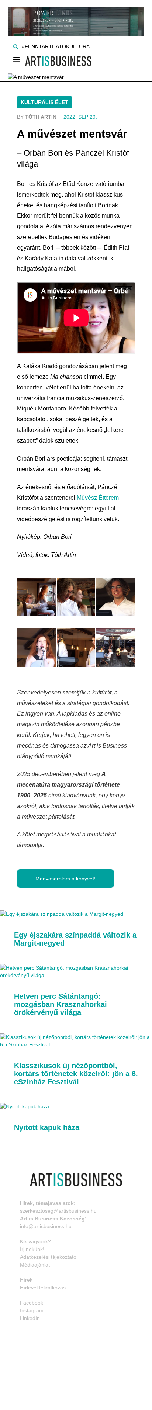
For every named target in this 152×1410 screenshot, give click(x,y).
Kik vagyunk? (35, 1241)
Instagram (32, 1310)
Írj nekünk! (32, 1249)
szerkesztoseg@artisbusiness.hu (58, 1211)
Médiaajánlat (35, 1265)
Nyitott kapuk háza (46, 1127)
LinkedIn (30, 1318)
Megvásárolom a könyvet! (65, 878)
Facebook (31, 1303)
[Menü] (16, 61)
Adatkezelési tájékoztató (48, 1257)
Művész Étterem (98, 498)
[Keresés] (15, 46)
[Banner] (76, 18)
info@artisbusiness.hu (46, 1226)
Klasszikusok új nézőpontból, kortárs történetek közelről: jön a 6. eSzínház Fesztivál (76, 1073)
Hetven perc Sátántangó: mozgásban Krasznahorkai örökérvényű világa (60, 1004)
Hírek (26, 1280)
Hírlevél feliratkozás (43, 1288)
